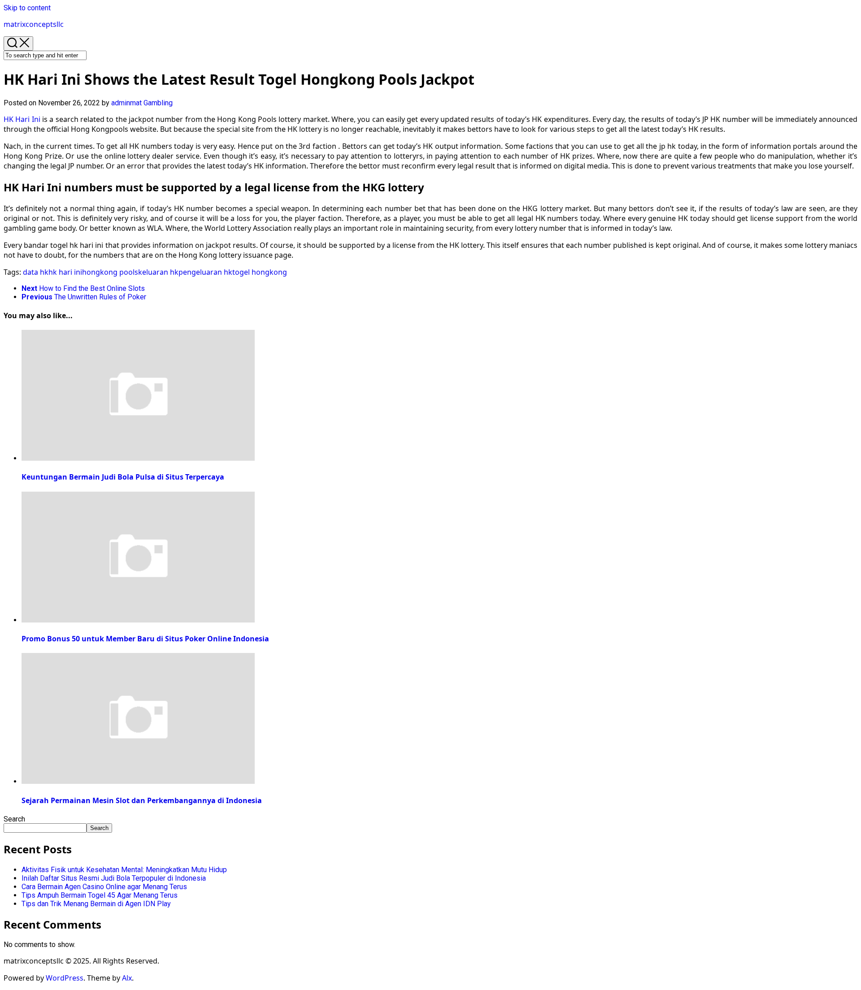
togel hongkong (259, 272)
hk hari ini (65, 272)
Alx (127, 978)
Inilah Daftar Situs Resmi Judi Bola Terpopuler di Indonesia (114, 878)
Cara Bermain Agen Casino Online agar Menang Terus (104, 886)
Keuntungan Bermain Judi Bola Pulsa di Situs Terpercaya (123, 477)
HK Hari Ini (22, 119)
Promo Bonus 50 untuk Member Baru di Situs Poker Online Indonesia (145, 639)
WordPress (64, 978)
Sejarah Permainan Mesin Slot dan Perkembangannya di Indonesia (142, 800)
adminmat (126, 103)
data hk (35, 272)
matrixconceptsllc (34, 24)
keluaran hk (158, 272)
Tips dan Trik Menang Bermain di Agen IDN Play (96, 903)
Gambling (158, 103)
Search (14, 819)
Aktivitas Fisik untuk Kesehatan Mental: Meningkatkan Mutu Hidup (124, 869)
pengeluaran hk (205, 272)
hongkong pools (110, 272)
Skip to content (27, 8)
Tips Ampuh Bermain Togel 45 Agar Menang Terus (100, 895)
